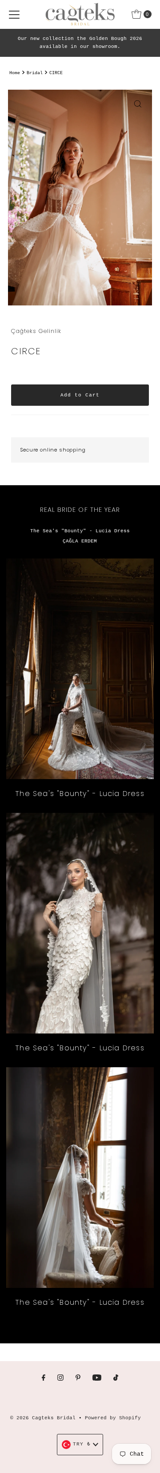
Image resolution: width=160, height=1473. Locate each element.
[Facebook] (43, 1378)
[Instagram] (60, 1378)
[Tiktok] (115, 1378)
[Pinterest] (78, 1378)
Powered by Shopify (113, 1418)
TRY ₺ (82, 1444)
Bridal (35, 73)
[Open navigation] (14, 14)
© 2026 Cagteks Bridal (43, 1418)
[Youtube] (96, 1378)
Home (14, 73)
